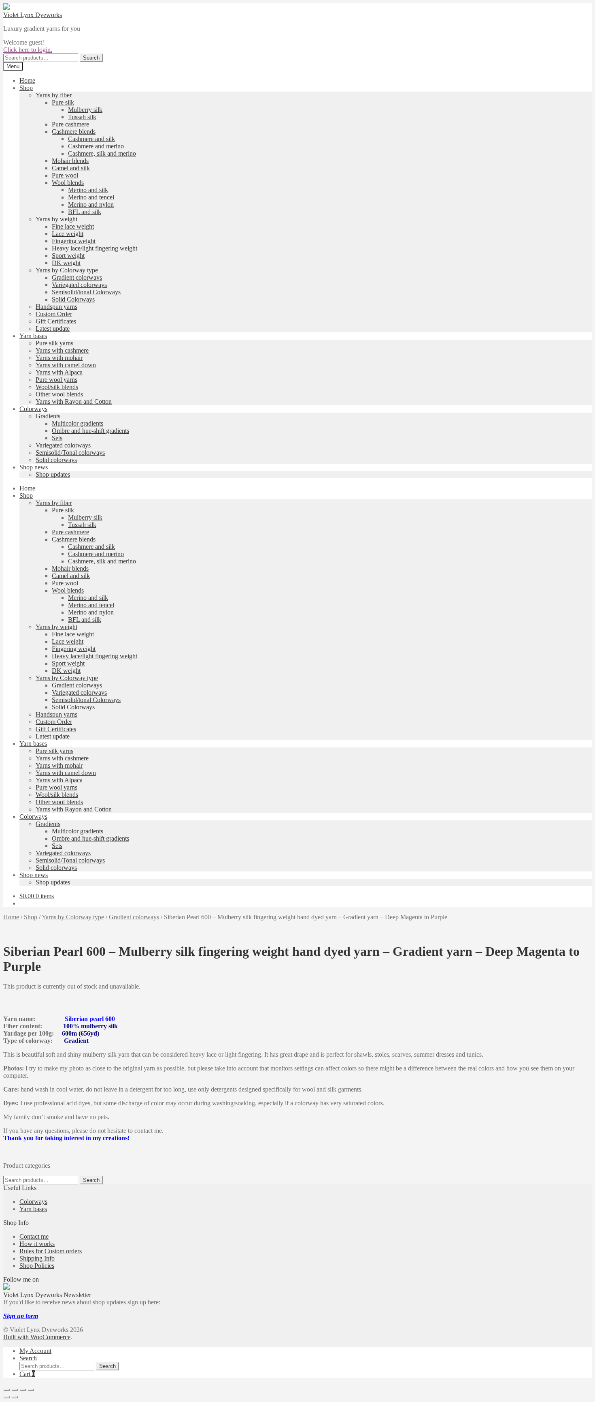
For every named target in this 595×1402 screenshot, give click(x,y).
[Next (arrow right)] (14, 1397)
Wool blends (68, 182)
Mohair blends (70, 160)
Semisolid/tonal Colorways (86, 292)
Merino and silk (88, 189)
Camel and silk (71, 168)
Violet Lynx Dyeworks (32, 14)
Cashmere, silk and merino (102, 153)
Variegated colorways (79, 284)
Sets (57, 438)
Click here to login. (27, 49)
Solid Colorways (73, 299)
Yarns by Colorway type (67, 270)
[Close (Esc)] (31, 1390)
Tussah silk (82, 116)
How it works (37, 1243)
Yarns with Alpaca (59, 372)
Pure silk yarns (54, 343)
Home (27, 80)
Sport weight (68, 255)
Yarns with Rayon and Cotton (74, 401)
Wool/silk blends (57, 386)
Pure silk (63, 102)
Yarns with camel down (66, 365)
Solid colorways (56, 459)
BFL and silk (84, 211)
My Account (35, 1350)
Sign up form (20, 1315)
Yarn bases (33, 335)
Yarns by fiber (54, 95)
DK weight (66, 262)
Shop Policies (36, 1265)
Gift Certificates (56, 321)
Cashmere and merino (96, 146)
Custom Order (54, 313)
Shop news (33, 467)
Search (91, 58)
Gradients (48, 416)
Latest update (53, 328)
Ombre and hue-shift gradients (90, 430)
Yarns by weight (56, 219)
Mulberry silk (85, 109)
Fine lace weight (73, 226)
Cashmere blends (74, 131)
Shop (26, 87)
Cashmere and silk (91, 138)
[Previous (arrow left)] (6, 1397)
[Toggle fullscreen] (14, 1390)
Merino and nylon (91, 204)
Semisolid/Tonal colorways (70, 452)
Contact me (34, 1236)
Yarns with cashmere (62, 350)
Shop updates (53, 474)
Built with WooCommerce (36, 1337)
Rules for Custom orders (50, 1251)
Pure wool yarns (56, 379)
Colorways (33, 408)
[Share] (22, 1390)
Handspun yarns (56, 306)
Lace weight (67, 233)
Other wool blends (59, 394)
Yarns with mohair (59, 357)
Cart (27, 1373)
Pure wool (65, 175)
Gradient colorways (77, 277)
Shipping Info (37, 1258)
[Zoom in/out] (6, 1390)
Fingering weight (74, 241)
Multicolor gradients (77, 423)
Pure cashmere (70, 124)
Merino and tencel (91, 197)
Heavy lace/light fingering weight (94, 248)
